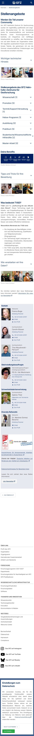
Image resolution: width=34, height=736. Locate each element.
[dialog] (17, 707)
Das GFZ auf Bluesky (13, 660)
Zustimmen (8, 731)
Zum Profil (17, 322)
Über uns (4, 545)
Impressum (4, 637)
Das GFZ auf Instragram (13, 648)
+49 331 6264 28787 (20, 317)
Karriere (3, 7)
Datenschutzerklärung (22, 717)
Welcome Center (6, 624)
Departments (5, 571)
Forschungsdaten (6, 588)
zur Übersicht (9, 495)
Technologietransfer (7, 603)
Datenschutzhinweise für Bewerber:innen (15, 469)
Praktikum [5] (8, 129)
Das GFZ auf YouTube (13, 654)
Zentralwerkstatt (6, 622)
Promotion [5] (9, 103)
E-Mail (16, 319)
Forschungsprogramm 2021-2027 (12, 569)
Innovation (4, 606)
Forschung (5, 565)
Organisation (5, 552)
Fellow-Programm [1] (12, 117)
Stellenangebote (14, 7)
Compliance (5, 640)
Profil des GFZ (6, 549)
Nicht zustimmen (10, 727)
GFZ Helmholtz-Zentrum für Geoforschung (17, 2)
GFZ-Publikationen (7, 577)
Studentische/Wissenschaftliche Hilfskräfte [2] (17, 136)
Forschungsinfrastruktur (9, 586)
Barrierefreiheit (6, 631)
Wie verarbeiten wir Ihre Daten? (12, 264)
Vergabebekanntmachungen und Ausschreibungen (12, 618)
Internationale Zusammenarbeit (11, 557)
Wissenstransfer (6, 600)
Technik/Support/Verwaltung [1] (15, 110)
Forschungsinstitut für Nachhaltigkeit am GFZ (16, 574)
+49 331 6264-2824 (20, 380)
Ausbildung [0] (9, 123)
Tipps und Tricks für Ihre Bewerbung (12, 175)
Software (4, 591)
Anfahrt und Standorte (8, 560)
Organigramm (5, 554)
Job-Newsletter (8, 481)
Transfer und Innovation (11, 597)
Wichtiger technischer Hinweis (11, 60)
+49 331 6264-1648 (20, 402)
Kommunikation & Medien (9, 608)
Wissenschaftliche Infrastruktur (15, 582)
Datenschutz (5, 634)
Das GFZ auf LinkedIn (12, 666)
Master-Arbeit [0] (10, 143)
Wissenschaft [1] (10, 97)
